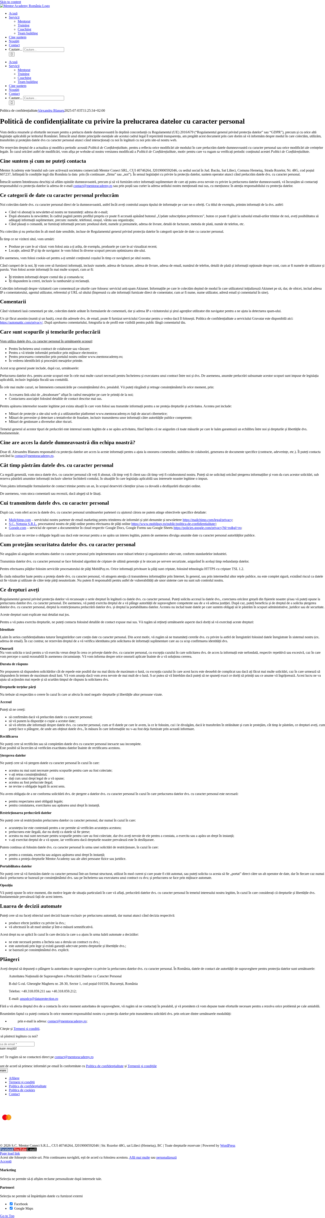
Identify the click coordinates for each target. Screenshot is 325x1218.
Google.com (17, 528)
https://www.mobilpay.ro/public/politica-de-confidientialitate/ (173, 524)
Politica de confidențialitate (105, 1066)
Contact (14, 1094)
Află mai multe (139, 1157)
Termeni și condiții (26, 1029)
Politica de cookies (22, 1090)
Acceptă (5, 1161)
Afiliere (14, 1078)
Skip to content (10, 2)
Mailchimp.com (20, 520)
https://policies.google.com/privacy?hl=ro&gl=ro (207, 528)
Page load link (10, 1153)
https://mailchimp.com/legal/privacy (207, 520)
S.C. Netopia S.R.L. (23, 524)
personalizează (166, 1157)
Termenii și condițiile (142, 1066)
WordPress (227, 1145)
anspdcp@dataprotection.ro (39, 999)
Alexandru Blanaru (51, 110)
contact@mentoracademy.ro (92, 186)
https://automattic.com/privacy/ (21, 322)
